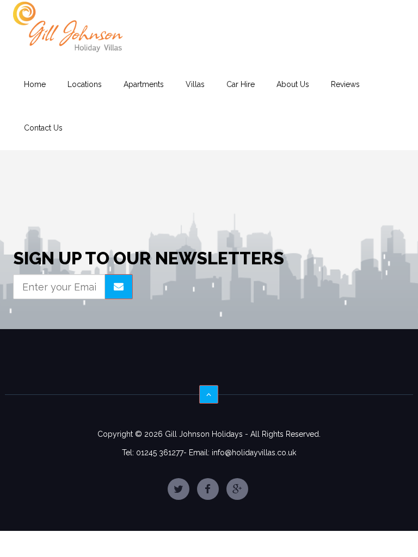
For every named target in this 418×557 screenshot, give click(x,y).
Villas (195, 84)
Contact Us (43, 127)
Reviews (345, 84)
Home (35, 84)
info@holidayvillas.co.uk (254, 452)
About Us (292, 84)
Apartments (144, 84)
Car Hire (240, 84)
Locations (84, 84)
